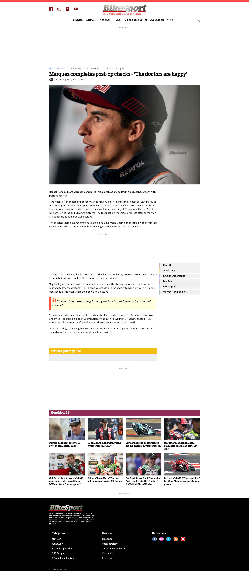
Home (52, 68)
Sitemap (107, 558)
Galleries (107, 539)
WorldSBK (104, 20)
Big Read (78, 20)
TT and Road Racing (136, 20)
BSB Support (157, 20)
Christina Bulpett (61, 79)
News (170, 20)
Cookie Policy (110, 544)
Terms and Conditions (114, 549)
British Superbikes (174, 276)
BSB (118, 20)
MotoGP (90, 20)
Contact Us (108, 553)
